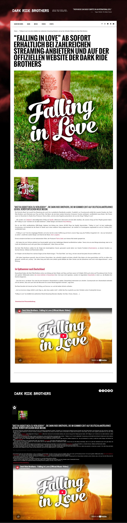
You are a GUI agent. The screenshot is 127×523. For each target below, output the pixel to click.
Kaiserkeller (91, 275)
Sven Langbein (55, 234)
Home (15, 31)
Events (52, 24)
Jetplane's (29, 219)
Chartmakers (92, 248)
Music (36, 24)
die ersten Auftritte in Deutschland (44, 275)
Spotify (51, 219)
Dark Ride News (18, 24)
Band (28, 24)
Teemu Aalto (59, 238)
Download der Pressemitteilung (25, 301)
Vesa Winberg (67, 221)
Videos (44, 24)
